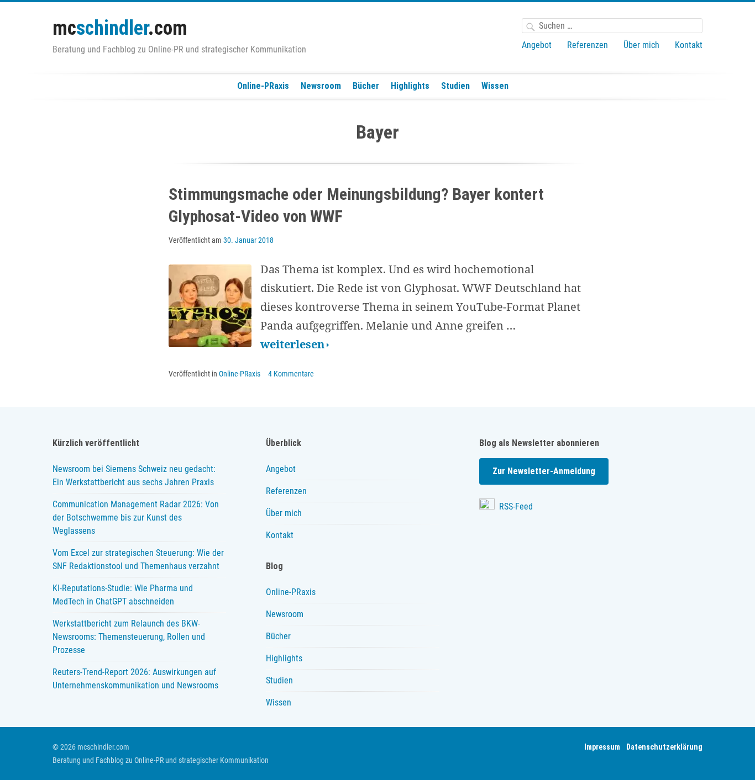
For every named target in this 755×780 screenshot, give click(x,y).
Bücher (366, 86)
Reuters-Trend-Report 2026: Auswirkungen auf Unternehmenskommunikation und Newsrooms (135, 679)
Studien (455, 86)
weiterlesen (294, 345)
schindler (120, 28)
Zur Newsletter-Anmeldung (543, 471)
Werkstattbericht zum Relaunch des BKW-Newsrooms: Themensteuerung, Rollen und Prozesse (129, 636)
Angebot (537, 45)
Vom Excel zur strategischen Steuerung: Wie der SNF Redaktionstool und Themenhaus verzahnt (138, 559)
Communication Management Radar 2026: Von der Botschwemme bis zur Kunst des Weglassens (136, 517)
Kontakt (688, 45)
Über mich (641, 45)
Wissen (494, 86)
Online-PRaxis (263, 86)
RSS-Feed (515, 506)
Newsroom (321, 86)
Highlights (410, 86)
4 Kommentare (291, 373)
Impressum (602, 746)
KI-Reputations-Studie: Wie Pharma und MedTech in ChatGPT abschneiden (123, 595)
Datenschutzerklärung (664, 746)
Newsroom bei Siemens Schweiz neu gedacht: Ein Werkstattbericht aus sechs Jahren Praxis (134, 475)
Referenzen (587, 45)
